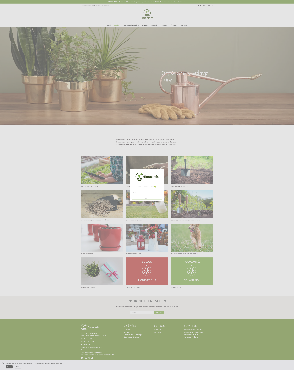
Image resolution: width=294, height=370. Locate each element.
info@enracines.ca (86, 344)
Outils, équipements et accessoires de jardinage (185, 220)
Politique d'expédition (191, 335)
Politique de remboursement (193, 332)
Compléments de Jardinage (133, 335)
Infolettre (98, 5)
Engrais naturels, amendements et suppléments (95, 220)
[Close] (292, 361)
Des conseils (158, 330)
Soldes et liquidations (133, 287)
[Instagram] (203, 5)
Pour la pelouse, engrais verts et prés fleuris (184, 254)
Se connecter (84, 5)
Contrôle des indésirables (134, 220)
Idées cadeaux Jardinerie (88, 287)
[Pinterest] (205, 5)
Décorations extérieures (133, 254)
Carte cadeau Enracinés (131, 337)
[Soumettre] (102, 6)
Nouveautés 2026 (176, 287)
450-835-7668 (89, 341)
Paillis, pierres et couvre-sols (180, 186)
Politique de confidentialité (193, 330)
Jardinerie (127, 332)
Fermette (127, 330)
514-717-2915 (88, 339)
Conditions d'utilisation (191, 337)
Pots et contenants (87, 254)
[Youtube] (200, 5)
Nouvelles (157, 332)
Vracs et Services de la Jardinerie (90, 186)
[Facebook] (198, 5)
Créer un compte (91, 5)
